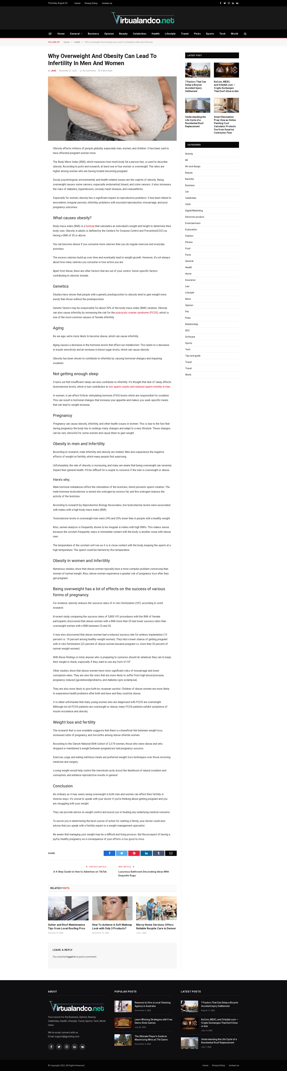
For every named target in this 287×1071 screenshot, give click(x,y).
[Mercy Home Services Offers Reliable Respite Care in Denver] (156, 908)
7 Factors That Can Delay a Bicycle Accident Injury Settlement (195, 86)
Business (93, 33)
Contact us (107, 3)
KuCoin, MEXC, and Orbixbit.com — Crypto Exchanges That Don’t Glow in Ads (226, 86)
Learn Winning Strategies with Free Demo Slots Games (153, 1021)
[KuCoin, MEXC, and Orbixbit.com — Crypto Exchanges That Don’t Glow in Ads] (226, 70)
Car (187, 191)
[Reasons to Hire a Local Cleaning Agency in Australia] (123, 1006)
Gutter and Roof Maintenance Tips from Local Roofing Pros (66, 926)
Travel (185, 33)
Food (187, 248)
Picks (197, 33)
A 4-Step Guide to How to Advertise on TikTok (80, 871)
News (188, 299)
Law (187, 286)
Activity (189, 153)
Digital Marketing (194, 210)
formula (90, 226)
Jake (53, 71)
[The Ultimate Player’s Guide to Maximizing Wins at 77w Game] (123, 1040)
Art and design (192, 166)
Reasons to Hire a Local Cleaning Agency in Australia (153, 1004)
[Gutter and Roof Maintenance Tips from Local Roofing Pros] (68, 908)
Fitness (189, 242)
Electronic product (194, 217)
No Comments (89, 71)
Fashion (189, 235)
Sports (210, 33)
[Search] (244, 34)
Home (77, 3)
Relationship (191, 324)
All (186, 160)
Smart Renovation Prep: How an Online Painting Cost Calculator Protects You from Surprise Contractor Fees (225, 125)
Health (156, 33)
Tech (222, 33)
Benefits (189, 179)
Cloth (188, 204)
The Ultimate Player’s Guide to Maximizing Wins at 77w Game (151, 1038)
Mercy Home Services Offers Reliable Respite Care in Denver (156, 926)
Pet (187, 311)
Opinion (109, 33)
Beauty (123, 33)
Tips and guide (192, 355)
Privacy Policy (91, 3)
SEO (187, 330)
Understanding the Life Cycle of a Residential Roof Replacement (195, 122)
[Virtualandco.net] (143, 18)
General (75, 33)
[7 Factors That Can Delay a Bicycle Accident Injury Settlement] (197, 70)
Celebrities (139, 33)
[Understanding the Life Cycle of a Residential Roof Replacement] (197, 105)
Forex (188, 254)
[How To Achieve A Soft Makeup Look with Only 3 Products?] (112, 908)
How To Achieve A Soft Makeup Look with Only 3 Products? (112, 926)
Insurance (190, 280)
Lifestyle (170, 33)
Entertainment (192, 223)
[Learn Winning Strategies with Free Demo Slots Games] (123, 1023)
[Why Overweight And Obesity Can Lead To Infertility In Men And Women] (112, 108)
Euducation (191, 229)
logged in (71, 956)
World (234, 33)
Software (190, 336)
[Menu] (50, 33)
